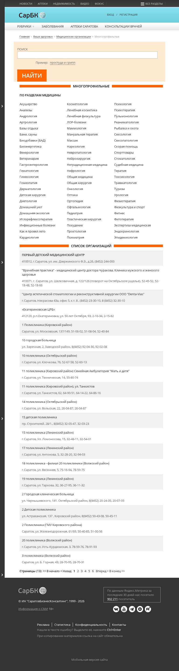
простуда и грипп (62, 62)
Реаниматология (126, 122)
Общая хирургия (79, 183)
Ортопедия (75, 201)
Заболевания (53, 26)
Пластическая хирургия (84, 219)
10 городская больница (39, 340)
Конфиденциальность (91, 625)
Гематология (29, 171)
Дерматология (30, 189)
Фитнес (119, 213)
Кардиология (29, 237)
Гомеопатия (28, 183)
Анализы (26, 110)
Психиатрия (75, 237)
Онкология (75, 189)
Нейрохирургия (78, 158)
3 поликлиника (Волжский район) (46, 555)
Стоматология (124, 158)
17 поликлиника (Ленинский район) (48, 448)
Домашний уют (31, 207)
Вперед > (102, 571)
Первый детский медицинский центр (53, 255)
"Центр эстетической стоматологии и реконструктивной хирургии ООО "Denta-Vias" (83, 294)
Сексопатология (126, 140)
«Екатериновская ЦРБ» (38, 309)
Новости (26, 3)
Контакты (119, 625)
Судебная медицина (128, 165)
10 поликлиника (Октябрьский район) (49, 355)
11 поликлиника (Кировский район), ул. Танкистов (58, 386)
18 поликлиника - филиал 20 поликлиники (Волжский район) (65, 463)
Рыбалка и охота (126, 128)
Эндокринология (126, 231)
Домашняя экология (34, 213)
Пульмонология (126, 116)
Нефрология (76, 171)
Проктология (76, 231)
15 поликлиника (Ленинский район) (48, 432)
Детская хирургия (32, 195)
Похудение (75, 225)
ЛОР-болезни (76, 122)
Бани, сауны (28, 134)
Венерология (29, 152)
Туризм (119, 189)
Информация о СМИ (33, 609)
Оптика (72, 195)
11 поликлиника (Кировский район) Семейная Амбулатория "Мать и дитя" (75, 371)
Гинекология (29, 177)
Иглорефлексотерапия (36, 219)
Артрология (28, 122)
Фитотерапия (124, 219)
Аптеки (43, 3)
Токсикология (124, 177)
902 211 (112, 599)
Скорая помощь (126, 146)
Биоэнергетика (30, 146)
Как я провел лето (32, 231)
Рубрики (26, 26)
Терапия (120, 171)
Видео (84, 3)
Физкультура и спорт (129, 207)
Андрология (28, 116)
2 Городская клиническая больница (48, 494)
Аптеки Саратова (84, 26)
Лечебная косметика (82, 110)
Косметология (77, 104)
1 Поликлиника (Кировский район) (47, 325)
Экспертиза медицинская (132, 225)
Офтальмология (78, 207)
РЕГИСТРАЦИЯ (129, 14)
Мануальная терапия (82, 134)
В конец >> (117, 571)
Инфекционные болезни (37, 225)
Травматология (125, 183)
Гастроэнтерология (34, 165)
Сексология (122, 134)
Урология (121, 195)
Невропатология (79, 152)
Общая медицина (80, 177)
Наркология (76, 146)
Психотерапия (124, 110)
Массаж (72, 140)
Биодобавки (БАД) (33, 140)
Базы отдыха (29, 128)
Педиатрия (75, 213)
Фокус (99, 3)
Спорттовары (124, 152)
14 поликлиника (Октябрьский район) (49, 402)
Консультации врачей (123, 26)
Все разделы (154, 3)
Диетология (28, 201)
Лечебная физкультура (83, 116)
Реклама (43, 625)
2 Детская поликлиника (39, 509)
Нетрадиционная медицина (87, 165)
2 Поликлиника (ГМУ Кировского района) (52, 525)
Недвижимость (64, 3)
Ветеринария (29, 158)
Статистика (62, 625)
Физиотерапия (124, 201)
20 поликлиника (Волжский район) (47, 540)
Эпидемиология (126, 237)
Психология (122, 104)
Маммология (76, 128)
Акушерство (28, 104)
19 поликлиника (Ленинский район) (48, 479)
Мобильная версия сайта (89, 659)
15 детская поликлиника (39, 417)
